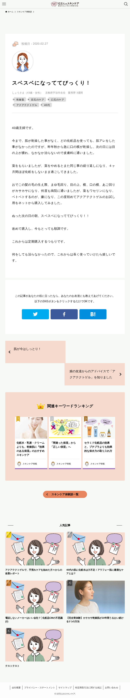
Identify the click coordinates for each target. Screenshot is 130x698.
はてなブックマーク (92, 314)
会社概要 (16, 687)
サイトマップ (65, 687)
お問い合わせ (111, 687)
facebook (64, 314)
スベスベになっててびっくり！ (51, 83)
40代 (47, 105)
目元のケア (37, 99)
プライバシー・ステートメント (39, 687)
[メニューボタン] (4, 4)
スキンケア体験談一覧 (65, 494)
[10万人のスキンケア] (65, 4)
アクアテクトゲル (26, 105)
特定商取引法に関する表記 (88, 687)
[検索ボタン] (126, 4)
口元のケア (57, 99)
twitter (35, 314)
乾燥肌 (20, 99)
